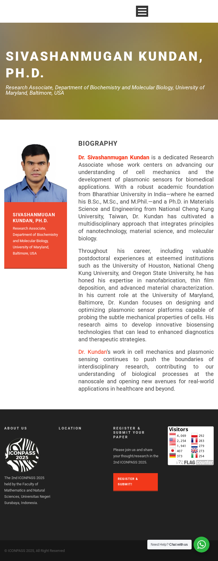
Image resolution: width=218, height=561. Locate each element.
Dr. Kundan (92, 351)
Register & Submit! (128, 481)
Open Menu (142, 11)
